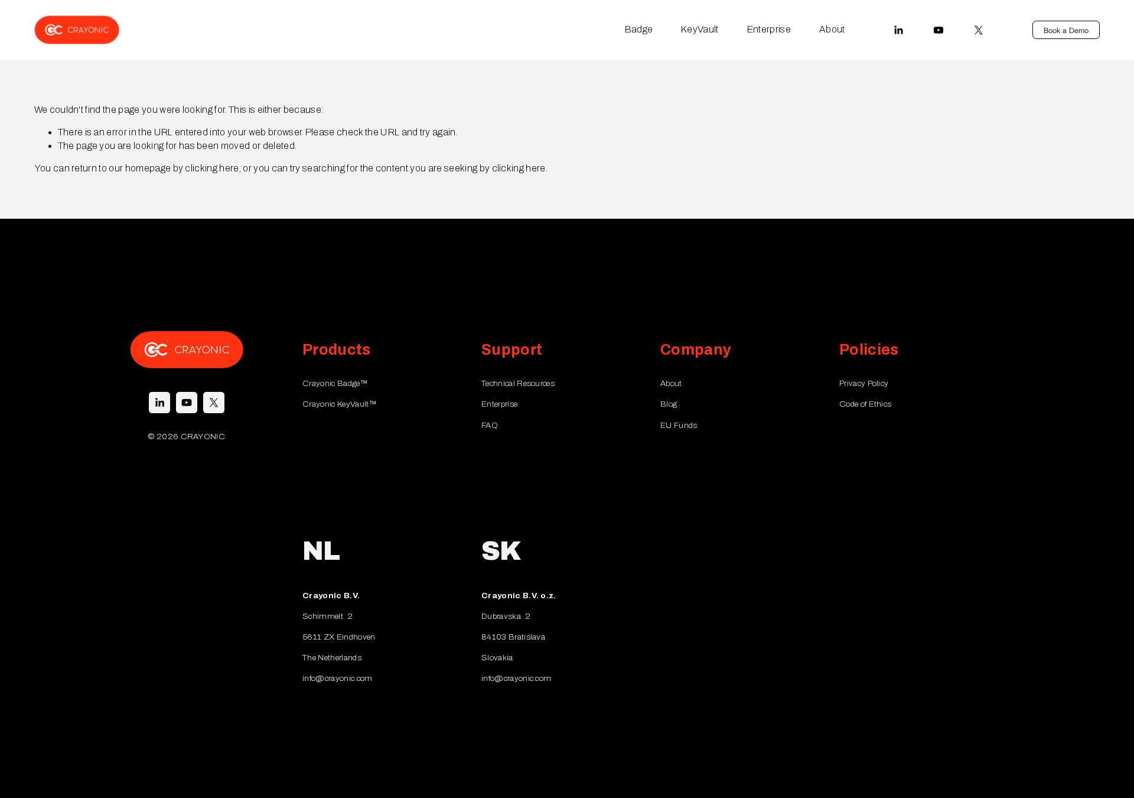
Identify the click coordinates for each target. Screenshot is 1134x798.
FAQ (489, 425)
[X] (979, 30)
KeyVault (700, 29)
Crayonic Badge (334, 383)
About (832, 29)
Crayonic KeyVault (339, 404)
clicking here (212, 168)
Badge (639, 29)
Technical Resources (518, 383)
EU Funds (679, 425)
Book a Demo (1066, 30)
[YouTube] (938, 30)
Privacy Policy (863, 383)
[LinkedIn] (898, 30)
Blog (668, 404)
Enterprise (769, 29)
